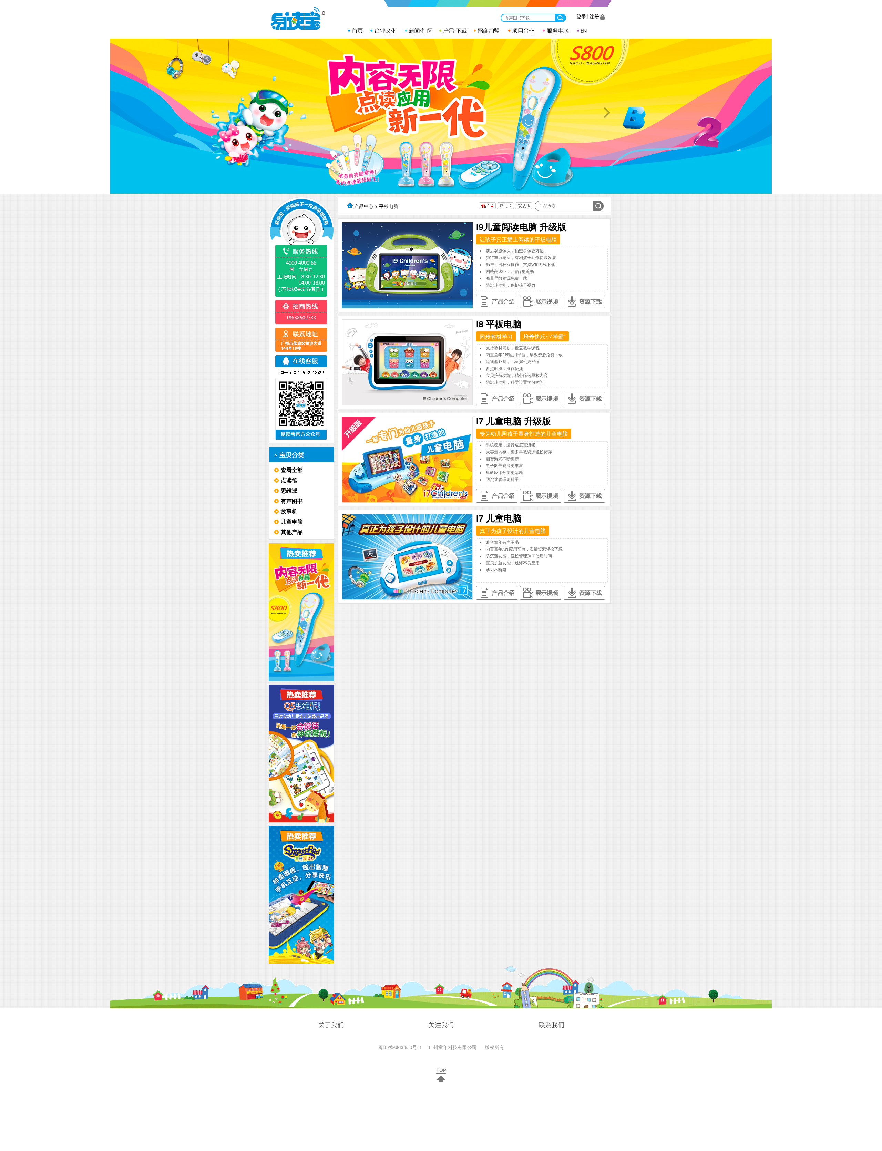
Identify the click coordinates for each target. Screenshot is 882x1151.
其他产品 (292, 532)
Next (607, 112)
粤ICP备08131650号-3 (399, 1047)
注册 (594, 17)
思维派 (289, 490)
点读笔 (289, 480)
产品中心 (363, 206)
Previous (275, 112)
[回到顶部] (441, 1080)
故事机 (289, 511)
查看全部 (292, 470)
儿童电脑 (292, 521)
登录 (581, 17)
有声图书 (292, 501)
